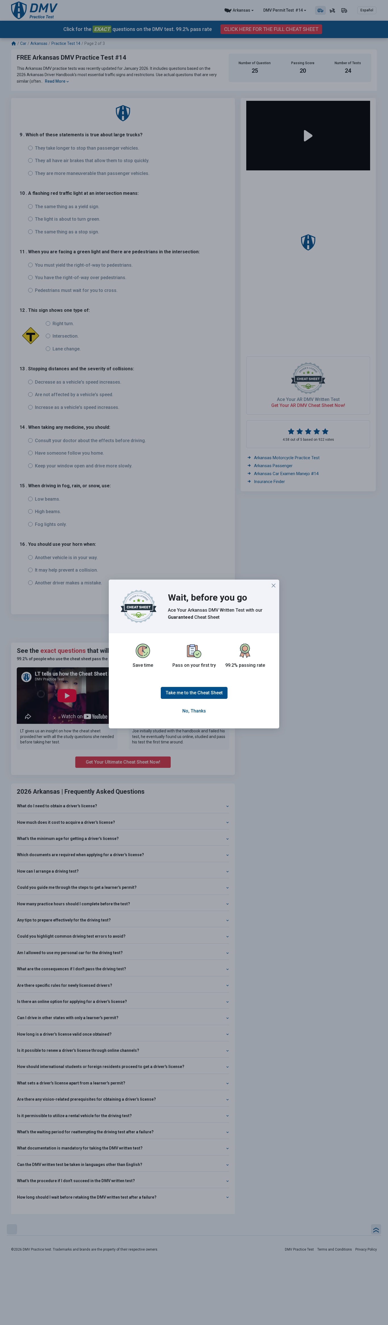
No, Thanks (194, 711)
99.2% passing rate (245, 665)
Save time (143, 665)
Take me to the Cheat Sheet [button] (194, 692)
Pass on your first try (194, 665)
